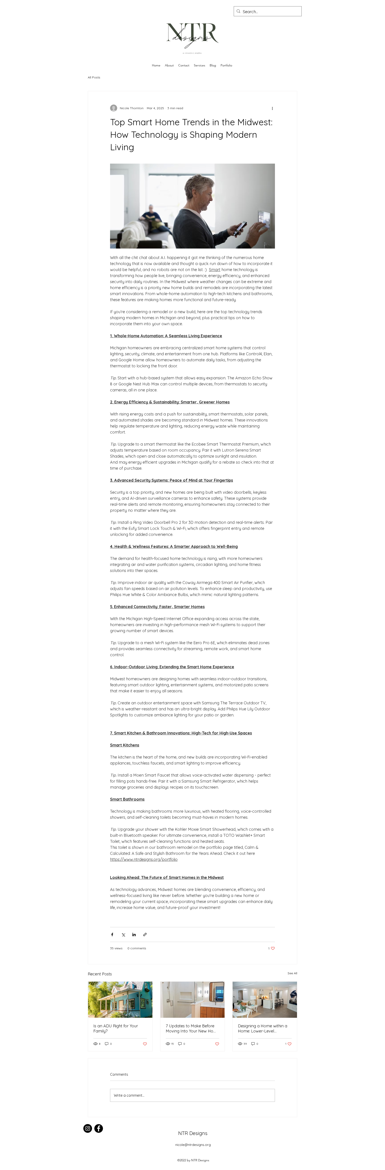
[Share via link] (145, 934)
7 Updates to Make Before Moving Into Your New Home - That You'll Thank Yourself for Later (192, 1028)
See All (292, 973)
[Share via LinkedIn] (134, 934)
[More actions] (272, 108)
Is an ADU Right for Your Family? (115, 1028)
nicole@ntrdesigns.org (193, 1145)
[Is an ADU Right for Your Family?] (120, 1000)
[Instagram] (87, 1128)
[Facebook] (98, 1128)
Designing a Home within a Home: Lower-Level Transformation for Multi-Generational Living (262, 1028)
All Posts (94, 77)
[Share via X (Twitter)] (123, 934)
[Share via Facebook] (112, 934)
